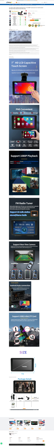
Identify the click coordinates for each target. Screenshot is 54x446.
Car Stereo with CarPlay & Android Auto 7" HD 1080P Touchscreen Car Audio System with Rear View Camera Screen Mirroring (14, 433)
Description (10, 29)
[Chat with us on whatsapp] (1, 443)
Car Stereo (11, 5)
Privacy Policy (34, 444)
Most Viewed (16, 431)
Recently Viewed (11, 431)
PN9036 (35, 409)
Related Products (11, 418)
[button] (10, 10)
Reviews (14, 29)
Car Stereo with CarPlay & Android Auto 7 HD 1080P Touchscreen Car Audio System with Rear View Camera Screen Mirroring (22, 409)
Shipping (17, 29)
